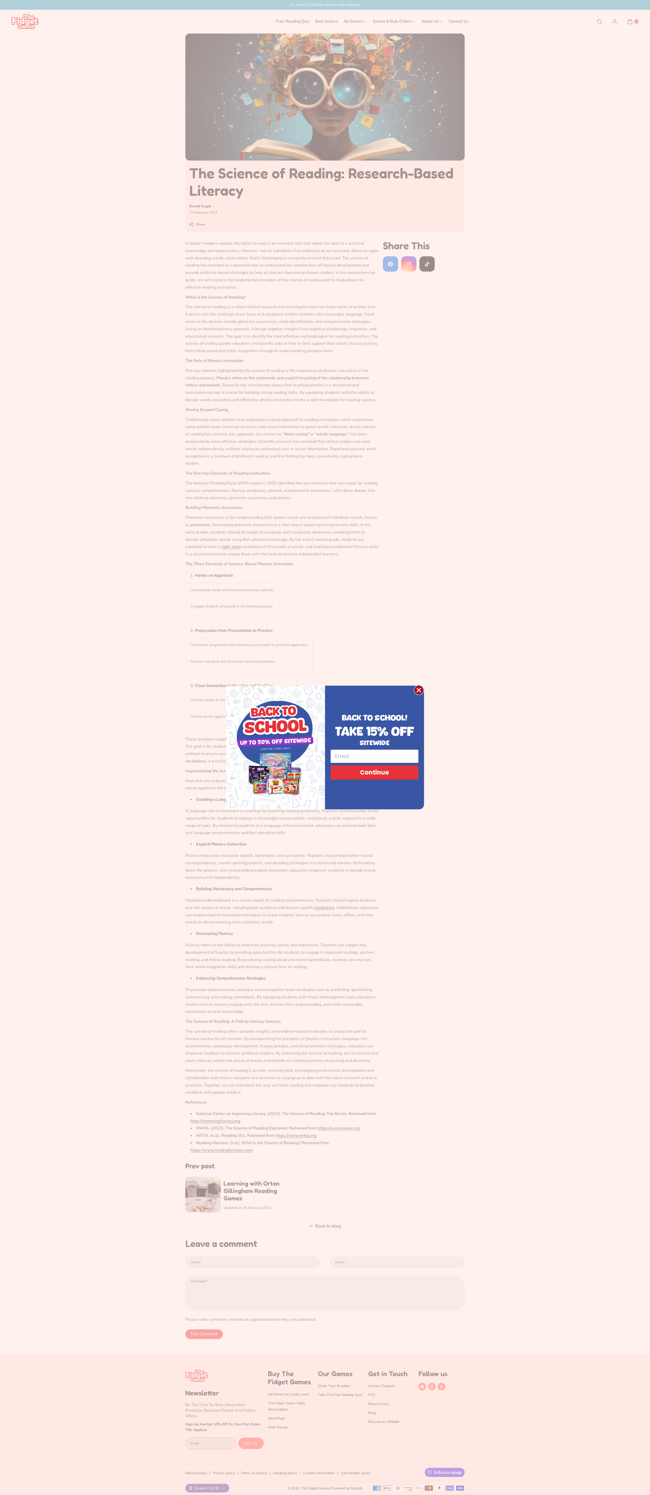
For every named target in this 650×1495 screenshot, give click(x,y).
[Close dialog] (418, 690)
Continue (374, 772)
